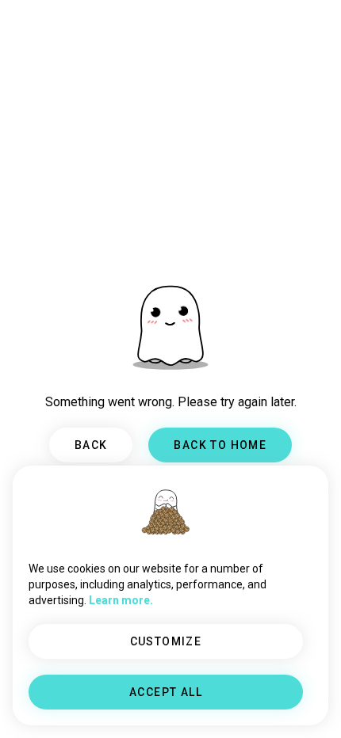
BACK (91, 445)
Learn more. (121, 600)
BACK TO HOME (220, 445)
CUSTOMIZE (166, 641)
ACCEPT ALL (165, 692)
